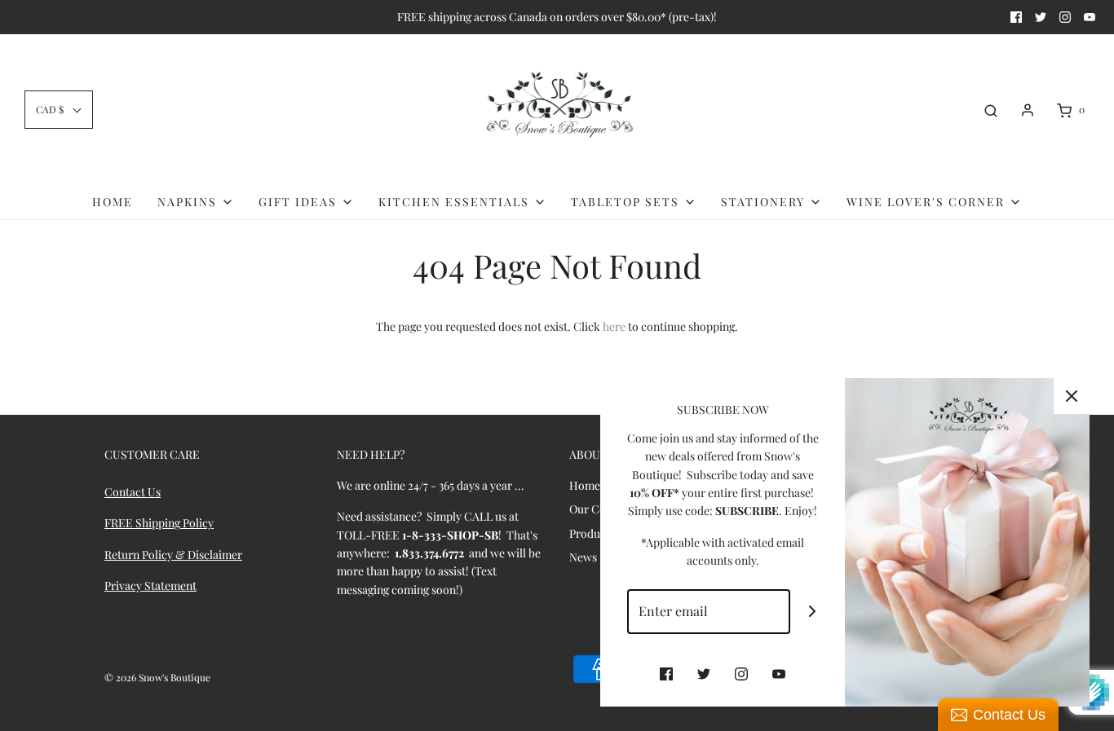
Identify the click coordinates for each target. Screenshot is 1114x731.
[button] (58, 109)
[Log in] (1027, 110)
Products (592, 533)
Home (112, 201)
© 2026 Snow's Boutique (157, 677)
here (614, 326)
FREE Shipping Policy (159, 523)
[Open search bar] (991, 110)
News (583, 557)
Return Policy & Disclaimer (173, 554)
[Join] (812, 611)
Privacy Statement (150, 585)
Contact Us (132, 492)
